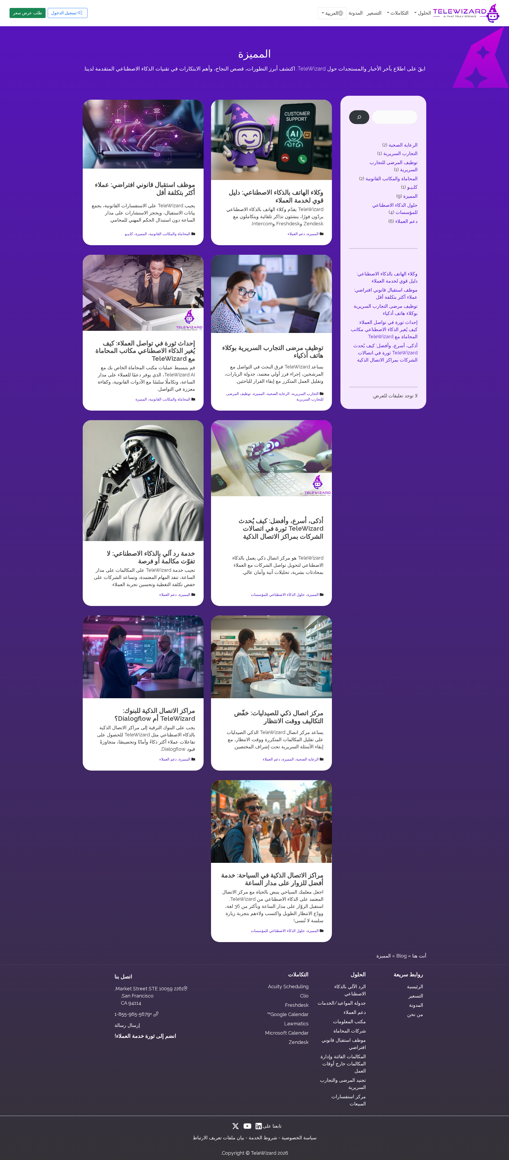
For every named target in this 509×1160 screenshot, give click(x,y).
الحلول (358, 974)
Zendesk (299, 1042)
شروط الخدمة (263, 1137)
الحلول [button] (424, 13)
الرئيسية (415, 986)
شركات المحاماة (350, 1031)
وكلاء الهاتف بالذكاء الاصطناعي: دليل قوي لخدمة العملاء (276, 196)
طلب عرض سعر (27, 12)
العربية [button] (331, 13)
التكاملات (298, 974)
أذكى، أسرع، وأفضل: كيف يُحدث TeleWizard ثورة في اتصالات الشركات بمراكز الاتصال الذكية (281, 528)
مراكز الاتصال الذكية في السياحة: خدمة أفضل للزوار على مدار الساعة (272, 879)
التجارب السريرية (305, 394)
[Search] (359, 117)
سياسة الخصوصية (299, 1137)
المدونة (356, 13)
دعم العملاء (296, 234)
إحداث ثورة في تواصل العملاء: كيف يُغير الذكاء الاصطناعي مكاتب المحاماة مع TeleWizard (145, 351)
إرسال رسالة (127, 1025)
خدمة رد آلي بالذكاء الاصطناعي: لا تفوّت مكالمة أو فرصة (151, 557)
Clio (304, 996)
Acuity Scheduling (288, 986)
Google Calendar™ (288, 1014)
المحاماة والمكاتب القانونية (169, 234)
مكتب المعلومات (349, 1021)
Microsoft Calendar (287, 1033)
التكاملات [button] (399, 13)
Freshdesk (297, 1005)
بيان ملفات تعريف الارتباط (218, 1137)
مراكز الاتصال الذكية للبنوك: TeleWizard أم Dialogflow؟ (155, 714)
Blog (401, 956)
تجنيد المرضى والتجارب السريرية (343, 1083)
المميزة (313, 234)
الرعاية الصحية (278, 394)
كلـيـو (129, 234)
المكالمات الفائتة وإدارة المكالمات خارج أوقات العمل (343, 1064)
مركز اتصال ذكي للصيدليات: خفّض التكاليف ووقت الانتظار (278, 717)
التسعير (374, 13)
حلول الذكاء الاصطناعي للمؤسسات (278, 594)
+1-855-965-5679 (134, 1014)
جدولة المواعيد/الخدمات (342, 1003)
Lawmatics (296, 1023)
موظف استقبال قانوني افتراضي (344, 1043)
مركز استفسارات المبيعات (348, 1100)
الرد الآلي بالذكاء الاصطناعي (350, 990)
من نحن (415, 1014)
